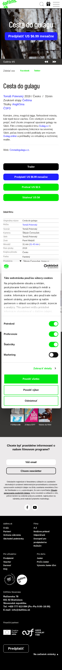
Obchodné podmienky (13, 539)
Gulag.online (10, 136)
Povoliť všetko (31, 378)
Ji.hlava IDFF (30, 425)
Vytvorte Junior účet (46, 565)
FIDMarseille (16, 425)
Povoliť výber (31, 389)
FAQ (5, 569)
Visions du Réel (45, 425)
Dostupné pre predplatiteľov (40, 541)
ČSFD (7, 108)
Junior (40, 558)
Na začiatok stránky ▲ (46, 654)
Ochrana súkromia (12, 535)
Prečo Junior (43, 562)
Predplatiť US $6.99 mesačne (31, 36)
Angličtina (18, 104)
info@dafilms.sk (21, 609)
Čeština (27, 100)
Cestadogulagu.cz (19, 149)
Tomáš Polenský (13, 96)
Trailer (31, 166)
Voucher (7, 562)
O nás (6, 528)
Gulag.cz (44, 125)
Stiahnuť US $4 (31, 197)
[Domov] (9, 4)
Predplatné (8, 558)
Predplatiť (16, 648)
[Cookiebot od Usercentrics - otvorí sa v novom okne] (44, 266)
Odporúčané (39, 535)
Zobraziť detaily (42, 368)
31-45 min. (34, 244)
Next (54, 62)
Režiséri (37, 546)
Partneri (7, 531)
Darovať (7, 565)
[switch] (53, 334)
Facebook (24, 71)
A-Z (35, 528)
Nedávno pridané (42, 531)
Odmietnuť (31, 400)
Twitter (37, 71)
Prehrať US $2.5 (31, 187)
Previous (46, 62)
